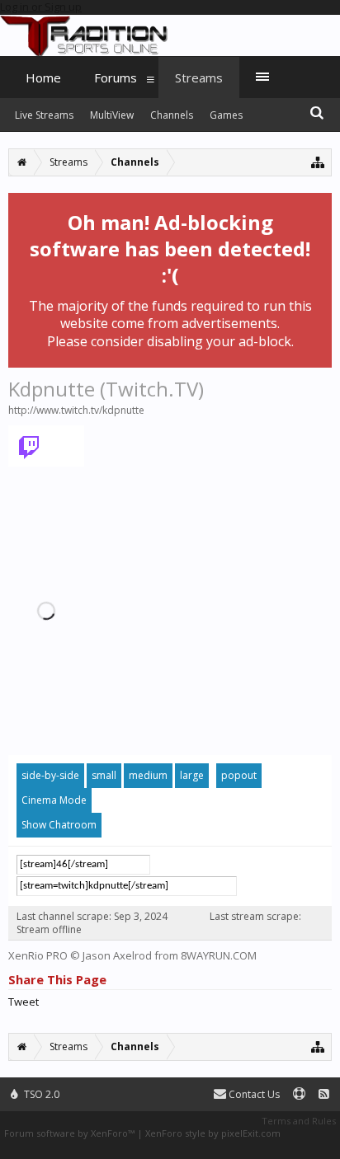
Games (226, 115)
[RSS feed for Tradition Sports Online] (324, 1094)
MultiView (112, 115)
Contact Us (253, 1094)
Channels (171, 115)
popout (239, 775)
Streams (199, 77)
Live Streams (44, 115)
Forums (115, 77)
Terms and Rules (299, 1120)
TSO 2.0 (40, 1094)
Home (43, 77)
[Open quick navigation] (318, 162)
